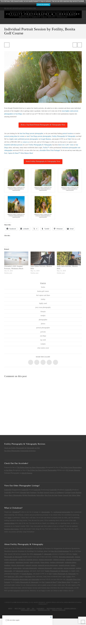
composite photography (73, 559)
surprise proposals (69, 568)
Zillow (74, 495)
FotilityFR (36, 490)
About (10, 608)
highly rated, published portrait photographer (24, 139)
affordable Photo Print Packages (49, 150)
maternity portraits (31, 565)
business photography (45, 559)
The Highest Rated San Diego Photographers (31, 467)
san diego (43, 336)
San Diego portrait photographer (41, 136)
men (28, 136)
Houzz (6, 495)
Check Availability (43, 4)
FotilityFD (25, 490)
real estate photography (29, 568)
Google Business (46, 139)
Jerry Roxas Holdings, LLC (22, 602)
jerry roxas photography (43, 307)
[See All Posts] (6, 45)
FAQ (33, 608)
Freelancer (33, 492)
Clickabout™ (16, 512)
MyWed (24, 495)
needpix (43, 315)
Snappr (60, 495)
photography (38, 554)
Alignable (23, 492)
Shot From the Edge (51, 495)
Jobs (28, 608)
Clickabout (40, 608)
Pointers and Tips (44, 610)
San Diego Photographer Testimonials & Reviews (20, 451)
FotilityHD (53, 490)
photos (43, 323)
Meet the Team (20, 608)
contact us (26, 142)
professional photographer (62, 512)
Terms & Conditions (58, 610)
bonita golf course (43, 291)
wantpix (43, 344)
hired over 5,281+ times (65, 145)
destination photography (66, 557)
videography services (22, 571)
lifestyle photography (18, 565)
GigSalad (67, 492)
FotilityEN (7, 490)
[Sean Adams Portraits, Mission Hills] (43, 258)
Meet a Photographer (15, 495)
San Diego (28, 576)
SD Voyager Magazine (73, 470)
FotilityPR (68, 490)
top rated (43, 340)
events (75, 582)
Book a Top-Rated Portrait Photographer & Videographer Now (43, 125)
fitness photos (44, 562)
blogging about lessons (11, 529)
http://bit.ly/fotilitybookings (60, 551)
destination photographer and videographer (25, 579)
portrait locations (67, 133)
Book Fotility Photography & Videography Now (43, 161)
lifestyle (43, 311)
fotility (43, 299)
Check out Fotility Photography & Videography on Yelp (22, 448)
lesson (9, 517)
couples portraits (9, 562)
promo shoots (17, 568)
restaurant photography (45, 568)
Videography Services (28, 610)
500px (78, 495)
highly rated (43, 303)
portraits (43, 332)
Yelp (69, 139)
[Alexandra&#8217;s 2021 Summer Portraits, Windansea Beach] (16, 258)
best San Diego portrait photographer (31, 133)
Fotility (68, 576)
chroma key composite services (28, 559)
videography (48, 554)
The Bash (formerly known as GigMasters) (50, 492)
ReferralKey (40, 495)
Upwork (65, 495)
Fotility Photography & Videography (63, 136)
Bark (28, 492)
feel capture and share (43, 295)
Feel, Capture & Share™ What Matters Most (18, 153)
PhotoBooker (32, 495)
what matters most (43, 348)
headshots (7, 565)
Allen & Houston (26, 473)
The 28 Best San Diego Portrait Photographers (42, 470)
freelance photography (57, 562)
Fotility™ (46, 147)
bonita (43, 287)
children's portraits (59, 559)
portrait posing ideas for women (14, 136)
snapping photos (9, 523)
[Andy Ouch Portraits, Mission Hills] (69, 258)
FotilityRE (7, 492)
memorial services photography (48, 565)
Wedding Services (70, 608)
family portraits (35, 562)
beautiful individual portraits (13, 145)
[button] (43, 21)
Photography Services (54, 608)
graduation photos (70, 562)
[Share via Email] (55, 362)
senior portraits (58, 568)
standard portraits (64, 565)
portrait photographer (43, 328)
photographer (43, 319)
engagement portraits (22, 562)
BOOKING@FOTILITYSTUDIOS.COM (24, 8)
